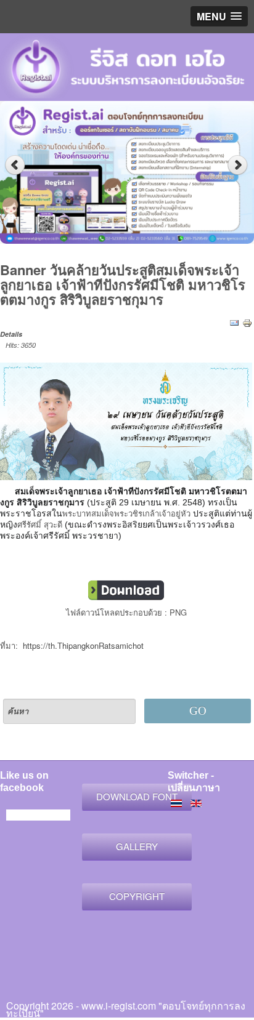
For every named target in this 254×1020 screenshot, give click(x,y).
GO (198, 710)
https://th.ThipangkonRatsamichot (83, 645)
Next (238, 165)
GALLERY (137, 846)
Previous (15, 165)
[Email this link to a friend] (234, 322)
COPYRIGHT (137, 895)
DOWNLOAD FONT (137, 796)
